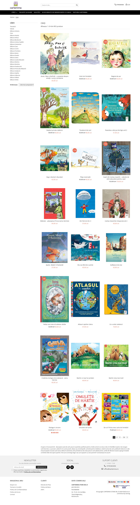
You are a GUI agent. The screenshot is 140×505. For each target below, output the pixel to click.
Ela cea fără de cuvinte (85, 265)
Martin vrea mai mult (116, 378)
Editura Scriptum (15, 71)
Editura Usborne (15, 75)
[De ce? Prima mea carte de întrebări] (116, 407)
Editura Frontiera (15, 51)
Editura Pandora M (16, 66)
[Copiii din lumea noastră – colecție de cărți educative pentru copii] (116, 158)
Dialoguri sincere (54, 427)
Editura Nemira (14, 62)
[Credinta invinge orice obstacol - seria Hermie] (54, 355)
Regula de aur (116, 76)
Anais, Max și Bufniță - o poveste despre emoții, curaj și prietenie (54, 77)
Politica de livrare (15, 492)
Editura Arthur (14, 38)
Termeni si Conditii (15, 487)
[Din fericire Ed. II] (85, 203)
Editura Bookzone (15, 40)
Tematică (13, 26)
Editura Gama (14, 53)
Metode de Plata (46, 485)
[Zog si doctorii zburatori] (54, 158)
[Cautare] (77, 5)
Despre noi (13, 485)
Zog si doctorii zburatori (54, 177)
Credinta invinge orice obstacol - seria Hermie (55, 379)
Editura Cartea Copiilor (17, 42)
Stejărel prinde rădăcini (54, 130)
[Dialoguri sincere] (54, 407)
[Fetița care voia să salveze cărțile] (54, 299)
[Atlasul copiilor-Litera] (85, 299)
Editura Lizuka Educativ (17, 60)
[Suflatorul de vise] (116, 247)
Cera (11, 33)
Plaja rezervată (85, 177)
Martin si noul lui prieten (85, 378)
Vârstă (12, 29)
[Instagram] (72, 467)
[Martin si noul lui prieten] (85, 356)
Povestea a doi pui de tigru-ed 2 (116, 130)
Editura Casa (14, 46)
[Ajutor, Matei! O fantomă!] (54, 247)
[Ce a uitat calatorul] (116, 299)
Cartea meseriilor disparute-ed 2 (116, 221)
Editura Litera (14, 57)
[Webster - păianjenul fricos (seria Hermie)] (54, 203)
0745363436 (111, 466)
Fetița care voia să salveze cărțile (54, 324)
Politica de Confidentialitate (32, 472)
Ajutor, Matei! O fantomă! (54, 265)
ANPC (42, 490)
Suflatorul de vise (116, 265)
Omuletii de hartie (85, 427)
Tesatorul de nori (85, 130)
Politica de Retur (46, 487)
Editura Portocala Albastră (18, 69)
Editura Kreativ (14, 55)
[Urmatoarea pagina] (127, 437)
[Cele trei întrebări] (85, 54)
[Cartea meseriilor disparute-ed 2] (116, 203)
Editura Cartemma (15, 44)
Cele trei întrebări (85, 76)
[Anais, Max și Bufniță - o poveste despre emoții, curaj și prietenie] (54, 53)
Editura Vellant (14, 77)
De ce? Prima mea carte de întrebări (116, 427)
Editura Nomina (15, 64)
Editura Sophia (14, 73)
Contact (12, 494)
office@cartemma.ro (111, 469)
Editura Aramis (14, 35)
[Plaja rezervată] (85, 158)
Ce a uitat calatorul (116, 324)
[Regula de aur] (116, 53)
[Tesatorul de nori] (85, 108)
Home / (12, 17)
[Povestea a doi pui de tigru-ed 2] (116, 107)
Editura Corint (14, 49)
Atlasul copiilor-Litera (85, 324)
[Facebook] (68, 467)
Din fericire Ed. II (85, 221)
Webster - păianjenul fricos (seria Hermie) (54, 221)
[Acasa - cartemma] (20, 5)
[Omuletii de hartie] (85, 407)
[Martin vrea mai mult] (116, 356)
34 (124, 437)
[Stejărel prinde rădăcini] (54, 107)
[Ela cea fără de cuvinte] (85, 247)
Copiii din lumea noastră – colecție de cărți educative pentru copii (116, 178)
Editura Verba (14, 80)
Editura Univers (14, 31)
